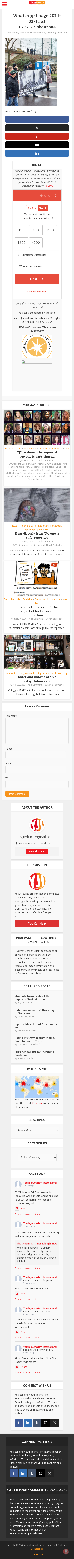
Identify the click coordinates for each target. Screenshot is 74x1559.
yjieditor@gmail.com (56, 32)
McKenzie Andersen (27, 1030)
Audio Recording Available (18, 599)
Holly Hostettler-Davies (15, 473)
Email (8, 763)
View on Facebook (23, 1213)
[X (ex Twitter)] (54, 1423)
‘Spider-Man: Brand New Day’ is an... (36, 1025)
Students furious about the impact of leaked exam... (32, 997)
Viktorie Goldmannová (39, 473)
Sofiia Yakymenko (56, 685)
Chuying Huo (48, 467)
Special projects (34, 529)
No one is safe (13, 448)
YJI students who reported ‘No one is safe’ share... (37, 454)
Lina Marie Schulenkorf (28, 1044)
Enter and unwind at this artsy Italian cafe (37, 679)
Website (9, 778)
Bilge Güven (42, 470)
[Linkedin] (28, 1423)
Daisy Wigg (42, 476)
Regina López (55, 470)
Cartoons (40, 599)
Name (8, 748)
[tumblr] (37, 1423)
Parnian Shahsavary (37, 479)
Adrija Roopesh (25, 1058)
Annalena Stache (15, 476)
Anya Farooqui (56, 619)
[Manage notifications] (66, 1551)
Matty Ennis (30, 476)
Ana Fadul (30, 470)
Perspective (30, 448)
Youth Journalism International (30, 545)
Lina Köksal (61, 467)
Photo (23, 1208)
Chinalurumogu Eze (60, 473)
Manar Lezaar (17, 470)
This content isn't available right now (37, 1243)
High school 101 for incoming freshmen (34, 1053)
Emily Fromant (38, 464)
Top (67, 448)
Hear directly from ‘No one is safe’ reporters (37, 535)
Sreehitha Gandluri (21, 464)
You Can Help (37, 923)
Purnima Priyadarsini (57, 464)
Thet (51, 476)
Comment (11, 715)
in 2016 (49, 185)
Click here (37, 1103)
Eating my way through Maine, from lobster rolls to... (35, 1039)
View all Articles (37, 851)
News (14, 526)
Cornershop (37, 1548)
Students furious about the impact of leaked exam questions (37, 611)
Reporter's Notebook (50, 448)
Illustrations (53, 599)
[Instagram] (45, 1423)
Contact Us (37, 1553)
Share (37, 1213)
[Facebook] (19, 1423)
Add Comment (34, 32)
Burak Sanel (60, 476)
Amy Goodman (33, 467)
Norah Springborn (15, 467)
